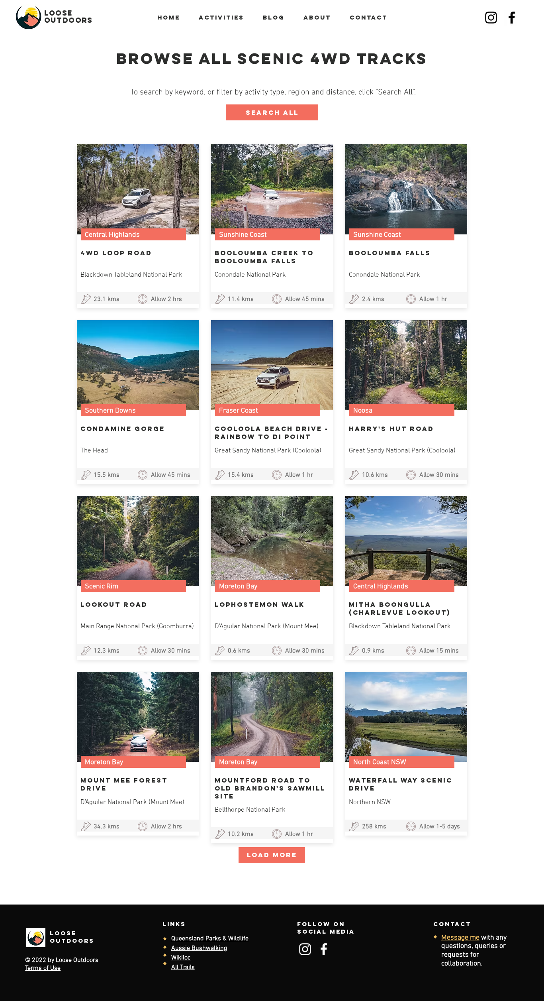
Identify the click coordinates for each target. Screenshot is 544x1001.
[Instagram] (491, 18)
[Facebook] (512, 18)
